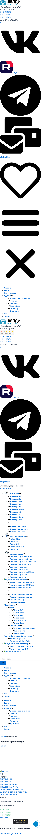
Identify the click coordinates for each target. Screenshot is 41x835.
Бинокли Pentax (19, 618)
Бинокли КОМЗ (18, 610)
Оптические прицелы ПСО (18, 577)
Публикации (14, 301)
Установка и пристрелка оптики (20, 298)
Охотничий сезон (15, 306)
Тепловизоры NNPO (16, 506)
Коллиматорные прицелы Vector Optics (22, 582)
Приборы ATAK (14, 541)
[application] (12, 295)
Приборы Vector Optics (17, 546)
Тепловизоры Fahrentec (17, 509)
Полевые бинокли (19, 631)
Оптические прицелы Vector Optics (21, 556)
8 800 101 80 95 (5, 12)
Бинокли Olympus (19, 623)
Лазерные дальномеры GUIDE (19, 649)
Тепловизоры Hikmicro (17, 517)
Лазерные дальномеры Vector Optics (21, 646)
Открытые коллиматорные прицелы (21, 594)
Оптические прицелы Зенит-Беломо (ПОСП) (23, 561)
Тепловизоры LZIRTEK (16, 501)
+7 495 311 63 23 (5, 14)
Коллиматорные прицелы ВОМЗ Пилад (22, 585)
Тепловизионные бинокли (18, 532)
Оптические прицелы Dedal (18, 574)
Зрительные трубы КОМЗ (17, 638)
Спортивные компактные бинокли (24, 628)
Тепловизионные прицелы (18, 526)
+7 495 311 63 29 (5, 17)
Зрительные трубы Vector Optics (20, 641)
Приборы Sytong (15, 539)
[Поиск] (3, 663)
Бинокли (12, 607)
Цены (5, 313)
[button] (20, 243)
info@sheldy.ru (5, 157)
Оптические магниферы (17, 602)
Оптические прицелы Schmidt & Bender (22, 572)
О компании (7, 288)
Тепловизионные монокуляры (19, 529)
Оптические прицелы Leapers (19, 567)
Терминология (14, 311)
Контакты (7, 316)
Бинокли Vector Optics (20, 620)
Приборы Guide (14, 544)
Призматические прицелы (18, 600)
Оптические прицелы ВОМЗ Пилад (21, 564)
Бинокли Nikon (18, 615)
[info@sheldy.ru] (20, 153)
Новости (6, 290)
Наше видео (13, 303)
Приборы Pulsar (15, 549)
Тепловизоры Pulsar (16, 519)
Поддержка (7, 295)
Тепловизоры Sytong (16, 504)
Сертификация (14, 308)
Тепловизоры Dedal (16, 512)
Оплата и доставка (10, 293)
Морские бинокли (19, 633)
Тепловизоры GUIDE (16, 496)
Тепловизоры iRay (15, 514)
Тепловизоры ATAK (15, 499)
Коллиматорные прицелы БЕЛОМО (20, 587)
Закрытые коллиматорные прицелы (21, 597)
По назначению (15, 625)
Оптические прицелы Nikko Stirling (21, 559)
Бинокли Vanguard (19, 612)
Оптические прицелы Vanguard (19, 569)
